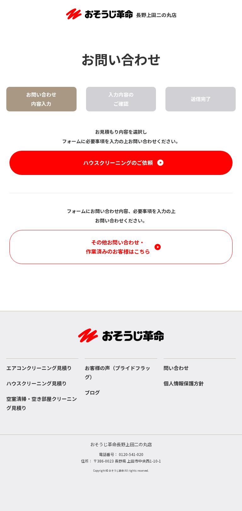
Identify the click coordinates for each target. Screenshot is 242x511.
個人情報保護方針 (184, 383)
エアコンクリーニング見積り (39, 368)
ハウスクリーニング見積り (36, 383)
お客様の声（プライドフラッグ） (117, 372)
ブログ (92, 392)
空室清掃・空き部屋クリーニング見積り (41, 403)
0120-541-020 (131, 454)
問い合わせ (176, 368)
